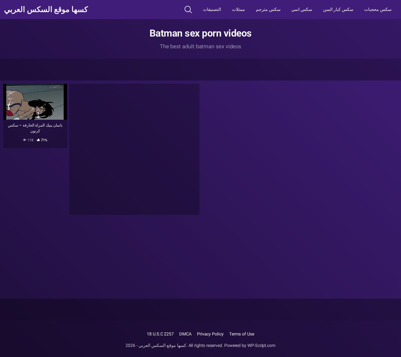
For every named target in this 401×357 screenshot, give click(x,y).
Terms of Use (241, 334)
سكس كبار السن (338, 9)
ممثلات (238, 9)
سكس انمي (301, 9)
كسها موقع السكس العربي (46, 9)
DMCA (185, 334)
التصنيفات (212, 9)
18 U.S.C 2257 (160, 334)
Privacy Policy (210, 334)
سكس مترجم (268, 9)
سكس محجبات (377, 9)
